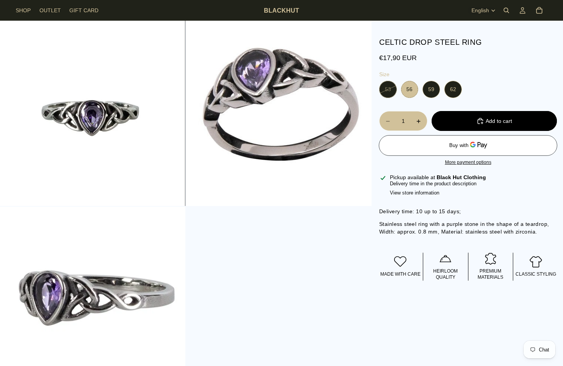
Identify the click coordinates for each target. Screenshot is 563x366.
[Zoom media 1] (92, 113)
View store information (414, 193)
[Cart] (539, 10)
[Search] (506, 10)
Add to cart (499, 121)
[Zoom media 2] (279, 113)
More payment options (468, 162)
